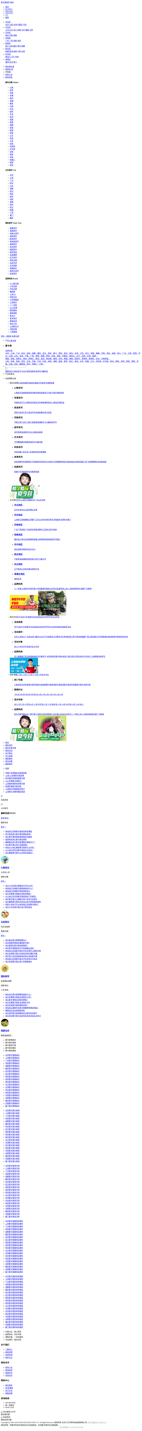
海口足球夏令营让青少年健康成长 (18, 962)
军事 (11, 95)
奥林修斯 (13, 313)
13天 (50, 694)
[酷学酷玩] (24, 485)
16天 (61, 694)
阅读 (37, 412)
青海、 (48, 356)
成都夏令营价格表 (12, 1121)
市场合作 (8, 1375)
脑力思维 (32, 422)
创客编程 (42, 452)
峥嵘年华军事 (37, 656)
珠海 (37, 530)
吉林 (17, 57)
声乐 (34, 442)
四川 (7, 46)
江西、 (130, 353)
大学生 (36, 647)
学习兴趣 (46, 422)
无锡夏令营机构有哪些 (14, 1325)
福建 (27, 30)
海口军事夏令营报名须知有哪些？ (18, 894)
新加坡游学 (14, 241)
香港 (7, 62)
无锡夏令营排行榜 (12, 1214)
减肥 (11, 125)
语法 (30, 412)
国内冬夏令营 (10, 748)
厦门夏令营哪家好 (12, 1106)
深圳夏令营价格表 (12, 1118)
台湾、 (89, 356)
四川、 (119, 353)
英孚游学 (13, 318)
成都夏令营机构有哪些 (14, 1287)
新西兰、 (32, 359)
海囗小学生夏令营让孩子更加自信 (18, 907)
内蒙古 (20, 25)
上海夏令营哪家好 (12, 1058)
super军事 (13, 308)
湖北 (7, 35)
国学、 (66, 361)
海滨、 (77, 361)
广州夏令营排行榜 (12, 1171)
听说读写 (37, 371)
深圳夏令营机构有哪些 (14, 1284)
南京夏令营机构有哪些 (14, 1314)
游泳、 (112, 361)
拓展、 (88, 361)
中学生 (25, 647)
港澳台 (8, 59)
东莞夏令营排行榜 (12, 1206)
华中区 (8, 33)
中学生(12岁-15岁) (45, 704)
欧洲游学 (13, 239)
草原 (11, 122)
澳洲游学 (13, 236)
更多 (3, 827)
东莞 (34, 530)
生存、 (17, 364)
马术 (11, 141)
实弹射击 (60, 403)
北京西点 (53, 589)
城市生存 (28, 472)
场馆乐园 (60, 627)
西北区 (8, 49)
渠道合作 (8, 1373)
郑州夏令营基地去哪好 (14, 1245)
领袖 (11, 101)
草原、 (134, 361)
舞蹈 (19, 442)
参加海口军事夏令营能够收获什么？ (19, 888)
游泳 (11, 165)
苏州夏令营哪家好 (12, 1090)
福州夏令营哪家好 (12, 1101)
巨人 (16, 656)
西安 (11, 194)
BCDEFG (9, 9)
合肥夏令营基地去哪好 (14, 1264)
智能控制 (35, 452)
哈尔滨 (36, 569)
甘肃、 (22, 356)
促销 (7, 768)
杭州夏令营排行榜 (12, 1182)
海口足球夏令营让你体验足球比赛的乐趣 (21, 954)
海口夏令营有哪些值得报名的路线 (18, 837)
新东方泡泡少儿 (86, 656)
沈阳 (32, 569)
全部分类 (8, 351)
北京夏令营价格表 (12, 1110)
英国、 (13, 359)
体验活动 (41, 617)
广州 (11, 180)
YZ (6, 15)
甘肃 (23, 51)
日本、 (61, 359)
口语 (11, 106)
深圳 (19, 41)
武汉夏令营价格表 (12, 1129)
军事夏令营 (29, 685)
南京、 (50, 353)
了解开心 (8, 1349)
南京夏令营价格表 (12, 1148)
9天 (37, 694)
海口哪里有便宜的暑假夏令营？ (17, 943)
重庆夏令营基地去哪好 (14, 1234)
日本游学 (13, 247)
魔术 (11, 103)
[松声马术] (52, 728)
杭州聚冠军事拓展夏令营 (15, 778)
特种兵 (48, 403)
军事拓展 (39, 393)
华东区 (8, 27)
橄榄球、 (23, 364)
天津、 (77, 353)
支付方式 (8, 1391)
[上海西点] (52, 602)
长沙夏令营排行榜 (12, 1195)
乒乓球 (12, 149)
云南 (11, 46)
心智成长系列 (19, 685)
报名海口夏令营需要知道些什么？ (18, 994)
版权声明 (8, 1352)
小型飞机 (87, 462)
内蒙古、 (65, 356)
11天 (43, 694)
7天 (31, 694)
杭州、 (24, 353)
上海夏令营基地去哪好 (14, 1224)
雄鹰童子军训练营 (25, 656)
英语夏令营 (64, 685)
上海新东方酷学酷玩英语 (15, 792)
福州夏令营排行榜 (12, 1211)
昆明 (41, 539)
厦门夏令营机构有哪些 (14, 1327)
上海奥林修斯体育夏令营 (15, 784)
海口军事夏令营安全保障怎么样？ (18, 997)
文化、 (29, 361)
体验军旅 (32, 403)
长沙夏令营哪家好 (12, 1085)
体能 (104, 462)
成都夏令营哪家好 (12, 1066)
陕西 (15, 51)
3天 (21, 694)
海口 (48, 530)
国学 (11, 112)
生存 (11, 117)
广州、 (18, 353)
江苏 (23, 30)
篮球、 (61, 361)
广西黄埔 (13, 332)
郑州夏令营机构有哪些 (14, 1300)
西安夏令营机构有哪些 (14, 1298)
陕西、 (135, 353)
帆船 (11, 154)
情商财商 (60, 393)
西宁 (37, 559)
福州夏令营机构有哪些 (14, 1322)
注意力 (20, 422)
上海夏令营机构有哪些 (14, 1279)
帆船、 (128, 361)
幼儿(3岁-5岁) (19, 704)
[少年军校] (24, 602)
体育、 (50, 361)
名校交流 (13, 263)
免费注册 (15, 336)
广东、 (125, 353)
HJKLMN (9, 11)
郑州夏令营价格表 (12, 1135)
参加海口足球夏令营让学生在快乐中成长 (21, 959)
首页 (7, 743)
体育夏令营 (55, 685)
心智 (11, 87)
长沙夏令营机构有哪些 (14, 1306)
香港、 (95, 356)
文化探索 (13, 266)
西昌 (34, 539)
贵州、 (66, 353)
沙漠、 (41, 364)
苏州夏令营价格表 (12, 1145)
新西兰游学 (14, 271)
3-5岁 (19, 675)
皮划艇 (100, 462)
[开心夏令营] (10, 340)
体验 (37, 432)
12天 (47, 694)
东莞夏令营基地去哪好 (14, 1261)
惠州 (41, 530)
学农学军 (48, 617)
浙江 (15, 30)
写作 (34, 412)
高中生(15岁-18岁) (59, 704)
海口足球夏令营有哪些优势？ (16, 1005)
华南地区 (18, 525)
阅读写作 (53, 422)
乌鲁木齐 (42, 559)
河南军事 (13, 329)
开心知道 (8, 756)
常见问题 (8, 761)
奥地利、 (92, 359)
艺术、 (40, 361)
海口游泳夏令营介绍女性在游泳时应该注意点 (23, 1016)
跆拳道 (70, 462)
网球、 (118, 361)
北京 (7, 25)
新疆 (7, 51)
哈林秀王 (101, 656)
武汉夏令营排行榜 (12, 1184)
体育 (11, 133)
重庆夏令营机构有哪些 (14, 1290)
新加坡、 (49, 359)
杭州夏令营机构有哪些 (14, 1292)
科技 (11, 157)
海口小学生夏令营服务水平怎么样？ (19, 886)
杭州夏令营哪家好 (12, 1071)
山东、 (17, 356)
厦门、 (56, 353)
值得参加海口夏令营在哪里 (16, 839)
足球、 (123, 361)
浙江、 (88, 353)
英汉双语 (47, 412)
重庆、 (40, 353)
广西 (11, 41)
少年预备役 (14, 300)
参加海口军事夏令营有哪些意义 (17, 891)
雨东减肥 (80, 589)
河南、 (103, 353)
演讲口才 (46, 393)
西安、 (61, 353)
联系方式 (8, 1358)
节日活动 (34, 617)
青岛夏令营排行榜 (12, 1192)
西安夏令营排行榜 (12, 1187)
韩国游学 (13, 249)
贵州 (19, 46)
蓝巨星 (94, 714)
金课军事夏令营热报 (13, 786)
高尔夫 (52, 462)
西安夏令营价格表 (12, 1132)
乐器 (37, 442)
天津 (15, 25)
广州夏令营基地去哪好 (14, 1226)
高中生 (31, 647)
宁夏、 (27, 356)
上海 (7, 30)
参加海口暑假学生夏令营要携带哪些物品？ (22, 1008)
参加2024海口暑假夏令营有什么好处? (20, 847)
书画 (41, 442)
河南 (11, 35)
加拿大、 (19, 359)
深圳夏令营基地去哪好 (14, 1229)
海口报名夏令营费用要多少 (16, 940)
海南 (15, 41)
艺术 (11, 114)
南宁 (51, 530)
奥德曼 (95, 656)
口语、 (11, 364)
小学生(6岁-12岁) (31, 704)
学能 (11, 93)
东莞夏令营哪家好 (12, 1095)
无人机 (29, 452)
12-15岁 (29, 675)
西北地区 (18, 554)
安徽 (19, 30)
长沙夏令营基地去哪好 (14, 1250)
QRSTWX (9, 13)
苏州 (65, 520)
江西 (31, 30)
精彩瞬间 (8, 759)
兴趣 (42, 371)
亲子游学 (13, 257)
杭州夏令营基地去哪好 (14, 1237)
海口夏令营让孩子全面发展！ (16, 845)
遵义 (58, 539)
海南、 (59, 356)
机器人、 (35, 364)
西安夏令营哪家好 (12, 1077)
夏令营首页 (5, 2)
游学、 (24, 361)
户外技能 (21, 472)
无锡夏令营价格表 (12, 1159)
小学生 (20, 647)
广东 (7, 41)
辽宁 (13, 57)
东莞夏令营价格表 (12, 1151)
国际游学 (8, 745)
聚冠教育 (13, 310)
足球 (11, 152)
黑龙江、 (72, 356)
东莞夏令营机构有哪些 (14, 1316)
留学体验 (13, 252)
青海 (11, 51)
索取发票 (8, 1393)
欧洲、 (38, 359)
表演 (30, 442)
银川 (34, 559)
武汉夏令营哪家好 (12, 1074)
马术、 (82, 361)
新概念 (41, 412)
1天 (15, 694)
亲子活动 (20, 617)
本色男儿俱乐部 (67, 656)
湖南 (15, 35)
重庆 (15, 46)
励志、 (72, 361)
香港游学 (13, 244)
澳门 (15, 62)
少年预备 (39, 589)
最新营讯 (8, 764)
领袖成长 (13, 268)
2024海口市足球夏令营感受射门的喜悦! (20, 896)
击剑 (74, 462)
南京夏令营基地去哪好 (14, 1258)
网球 (11, 162)
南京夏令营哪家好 (12, 1093)
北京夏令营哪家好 (12, 1055)
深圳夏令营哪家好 (12, 1063)
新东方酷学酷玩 (20, 714)
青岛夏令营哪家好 (12, 1082)
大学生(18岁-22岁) (73, 704)
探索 (41, 432)
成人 (82, 704)
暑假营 (12, 292)
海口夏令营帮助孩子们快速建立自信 (19, 948)
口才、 (93, 361)
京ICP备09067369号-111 (97, 1422)
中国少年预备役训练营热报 (16, 773)
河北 (25, 25)
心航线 (61, 714)
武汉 (11, 191)
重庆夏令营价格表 (12, 1124)
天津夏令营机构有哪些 (14, 1308)
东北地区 (18, 564)
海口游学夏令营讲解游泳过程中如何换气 (21, 1013)
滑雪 (57, 462)
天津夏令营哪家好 (12, 1087)
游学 (11, 90)
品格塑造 (24, 393)
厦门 (11, 215)
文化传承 (55, 617)
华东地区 (18, 515)
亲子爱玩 (8, 753)
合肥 (62, 520)
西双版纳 (46, 539)
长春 (28, 569)
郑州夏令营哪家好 (12, 1079)
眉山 (37, 539)
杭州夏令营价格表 (12, 1126)
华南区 (8, 38)
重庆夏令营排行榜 (12, 1179)
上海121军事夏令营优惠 (14, 776)
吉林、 (84, 356)
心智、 (8, 361)
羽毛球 (12, 146)
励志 (11, 98)
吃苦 (11, 138)
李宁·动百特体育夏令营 (52, 656)
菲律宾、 (85, 359)
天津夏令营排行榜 (12, 1198)
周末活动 (67, 627)
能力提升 (53, 393)
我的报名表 (9, 67)
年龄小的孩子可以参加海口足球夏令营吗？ (22, 904)
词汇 (23, 412)
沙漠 (34, 432)
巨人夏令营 (31, 714)
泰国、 (72, 359)
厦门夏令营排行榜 (12, 1217)
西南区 (8, 43)
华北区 (8, 22)
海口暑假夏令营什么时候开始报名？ (19, 853)
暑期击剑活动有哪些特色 (15, 1011)
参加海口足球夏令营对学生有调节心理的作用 (23, 951)
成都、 (34, 353)
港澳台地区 (19, 574)
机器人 (12, 160)
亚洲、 (43, 359)
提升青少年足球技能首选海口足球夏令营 (21, 956)
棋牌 (26, 442)
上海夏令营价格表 (12, 1113)
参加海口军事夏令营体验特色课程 (18, 831)
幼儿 (16, 647)
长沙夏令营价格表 (12, 1140)
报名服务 (8, 1385)
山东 (11, 30)
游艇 (81, 462)
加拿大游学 (14, 233)
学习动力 (23, 371)
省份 (7, 7)
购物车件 (9, 69)
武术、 (29, 364)
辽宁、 (79, 356)
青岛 (51, 520)
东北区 (8, 54)
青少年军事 (54, 714)
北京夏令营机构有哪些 (14, 1276)
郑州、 (72, 353)
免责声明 (8, 1355)
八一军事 (17, 589)
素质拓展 (35, 472)
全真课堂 (13, 255)
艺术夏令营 (86, 685)
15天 (57, 694)
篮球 (11, 130)
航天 (25, 452)
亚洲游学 (13, 274)
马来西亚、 (105, 359)
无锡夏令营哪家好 (12, 1103)
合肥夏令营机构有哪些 (14, 1319)
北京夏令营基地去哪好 (14, 1221)
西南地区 (18, 534)
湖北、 (109, 353)
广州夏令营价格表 (12, 1116)
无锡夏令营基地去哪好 (14, 1269)
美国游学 (13, 228)
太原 (35, 510)
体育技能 (30, 371)
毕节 (55, 539)
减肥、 (56, 361)
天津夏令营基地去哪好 (14, 1253)
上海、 (13, 353)
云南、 (54, 356)
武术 (65, 462)
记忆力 (25, 422)
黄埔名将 (13, 321)
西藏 (23, 46)
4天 (23, 694)
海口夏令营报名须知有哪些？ (16, 1000)
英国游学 (13, 231)
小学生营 (13, 286)
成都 (11, 188)
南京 (11, 196)
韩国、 (66, 359)
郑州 (11, 205)
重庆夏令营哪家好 (12, 1068)
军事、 (13, 361)
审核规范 (8, 1370)
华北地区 (18, 505)
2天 (18, 694)
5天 (26, 694)
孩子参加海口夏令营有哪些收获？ (18, 834)
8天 (34, 694)
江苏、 (82, 353)
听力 (26, 412)
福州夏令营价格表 (12, 1156)
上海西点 (13, 302)
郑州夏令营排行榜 (12, 1190)
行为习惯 (24, 403)
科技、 (45, 361)
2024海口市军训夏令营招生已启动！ (19, 850)
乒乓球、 (106, 361)
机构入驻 (8, 75)
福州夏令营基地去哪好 (14, 1267)
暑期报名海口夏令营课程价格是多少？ (20, 842)
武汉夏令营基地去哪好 (14, 1240)
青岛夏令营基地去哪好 (14, 1248)
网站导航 (8, 77)
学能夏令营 (38, 685)
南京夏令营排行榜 (12, 1203)
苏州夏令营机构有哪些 (14, 1311)
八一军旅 (13, 305)
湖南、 (114, 353)
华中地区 (18, 544)
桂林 (55, 530)
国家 (7, 18)
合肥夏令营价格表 (12, 1153)
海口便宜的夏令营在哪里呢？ (16, 945)
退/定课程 (9, 1388)
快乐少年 (13, 324)
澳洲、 (25, 359)
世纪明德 (46, 714)
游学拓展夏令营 (75, 685)
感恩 (30, 393)
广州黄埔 (87, 589)
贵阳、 (38, 356)
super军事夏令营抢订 (13, 781)
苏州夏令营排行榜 (12, 1201)
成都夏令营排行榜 (12, 1176)
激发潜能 (39, 422)
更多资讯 (5, 818)
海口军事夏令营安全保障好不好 (17, 1002)
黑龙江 (8, 57)
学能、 (34, 361)
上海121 (13, 294)
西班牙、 (78, 359)
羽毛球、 (99, 361)
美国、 (8, 359)
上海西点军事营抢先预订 (15, 789)
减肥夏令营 (47, 685)
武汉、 (45, 353)
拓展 (11, 120)
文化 (11, 109)
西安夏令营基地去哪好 (14, 1242)
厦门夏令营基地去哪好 (14, 1272)
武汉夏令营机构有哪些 (14, 1295)
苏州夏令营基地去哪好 (14, 1256)
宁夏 (19, 51)
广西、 (33, 356)
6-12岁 (23, 675)
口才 (11, 136)
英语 (11, 128)
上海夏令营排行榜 (12, 1168)
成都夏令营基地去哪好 (14, 1232)
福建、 (98, 353)
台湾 (11, 62)
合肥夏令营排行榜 (12, 1209)
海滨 (11, 144)
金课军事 (60, 589)
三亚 (44, 530)
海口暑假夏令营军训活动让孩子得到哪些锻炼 (23, 902)
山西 (11, 25)
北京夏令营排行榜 (12, 1166)
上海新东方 (14, 326)
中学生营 (13, 289)
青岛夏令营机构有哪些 (14, 1303)
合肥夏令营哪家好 (12, 1098)
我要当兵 (8, 371)
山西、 (11, 356)
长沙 (34, 549)
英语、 (18, 361)
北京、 (8, 353)
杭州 (11, 183)
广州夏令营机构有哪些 (14, 1282)
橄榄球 (61, 462)
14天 (54, 694)
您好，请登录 (6, 336)
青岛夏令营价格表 (12, 1137)
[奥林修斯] (24, 665)
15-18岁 (35, 675)
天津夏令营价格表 (12, 1143)
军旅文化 (13, 297)
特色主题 (13, 260)
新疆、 (43, 356)
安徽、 (93, 353)
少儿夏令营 (14, 284)
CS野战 (54, 403)
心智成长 (16, 371)
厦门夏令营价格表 (12, 1161)
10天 (40, 694)
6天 (29, 694)
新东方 (12, 316)
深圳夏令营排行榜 (12, 1174)
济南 (55, 520)
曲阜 (58, 520)
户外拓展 (27, 617)
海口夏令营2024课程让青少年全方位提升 (21, 899)
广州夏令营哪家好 (12, 1060)
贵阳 (51, 539)
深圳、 (29, 353)
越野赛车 (94, 462)
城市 (12, 2)
